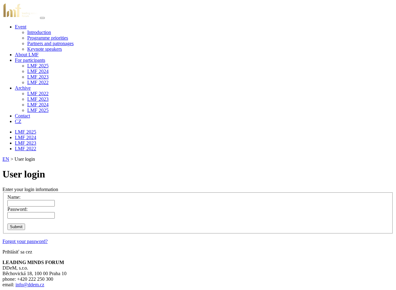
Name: (13, 197)
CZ (18, 121)
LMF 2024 (38, 71)
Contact (22, 115)
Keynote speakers (44, 49)
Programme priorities (47, 38)
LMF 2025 (38, 65)
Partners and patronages (50, 43)
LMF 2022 (38, 82)
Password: (17, 209)
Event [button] (20, 26)
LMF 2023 (38, 76)
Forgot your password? (25, 241)
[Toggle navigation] (42, 18)
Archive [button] (23, 88)
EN (5, 159)
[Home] (20, 16)
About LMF (27, 54)
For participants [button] (30, 60)
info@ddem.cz (29, 284)
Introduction (39, 32)
